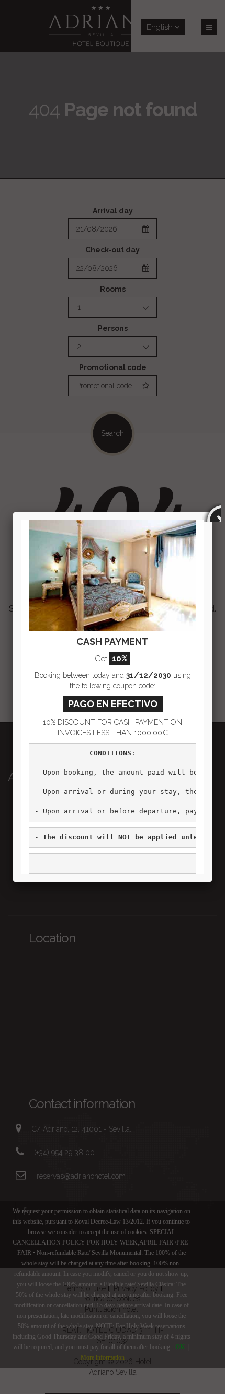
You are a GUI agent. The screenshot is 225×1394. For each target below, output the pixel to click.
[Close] (212, 512)
